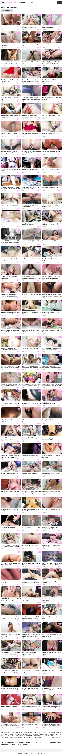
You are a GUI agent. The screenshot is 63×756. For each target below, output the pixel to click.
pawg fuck (4, 737)
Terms (32, 753)
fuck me (59, 735)
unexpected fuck (37, 737)
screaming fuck (54, 734)
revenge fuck (27, 737)
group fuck (15, 735)
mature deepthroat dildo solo (16, 737)
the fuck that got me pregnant (11, 734)
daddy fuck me (56, 737)
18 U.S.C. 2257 (41, 753)
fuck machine (46, 737)
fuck (22, 734)
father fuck (28, 734)
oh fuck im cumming (49, 735)
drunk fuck (59, 732)
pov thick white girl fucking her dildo (30, 735)
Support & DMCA (22, 753)
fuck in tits (18, 732)
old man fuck (28, 732)
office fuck (52, 732)
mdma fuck (35, 734)
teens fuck (7, 735)
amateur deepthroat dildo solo (40, 732)
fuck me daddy (44, 734)
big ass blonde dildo (7, 732)
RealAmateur (16, 2)
